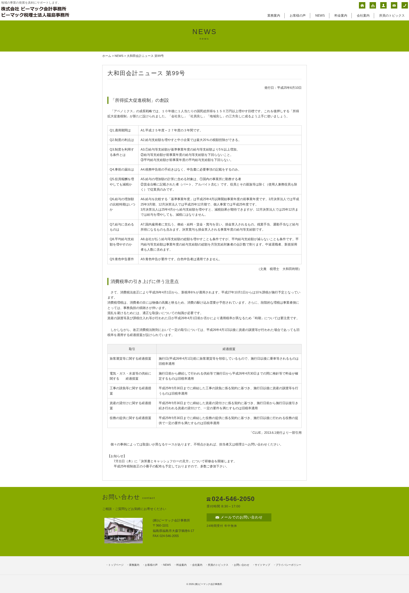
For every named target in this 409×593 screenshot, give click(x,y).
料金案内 (340, 15)
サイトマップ (262, 564)
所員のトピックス (392, 15)
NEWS (320, 15)
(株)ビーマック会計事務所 (208, 584)
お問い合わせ (241, 564)
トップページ (116, 564)
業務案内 (273, 15)
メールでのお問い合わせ (241, 517)
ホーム (106, 55)
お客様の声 (298, 15)
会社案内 (363, 15)
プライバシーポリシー (288, 564)
